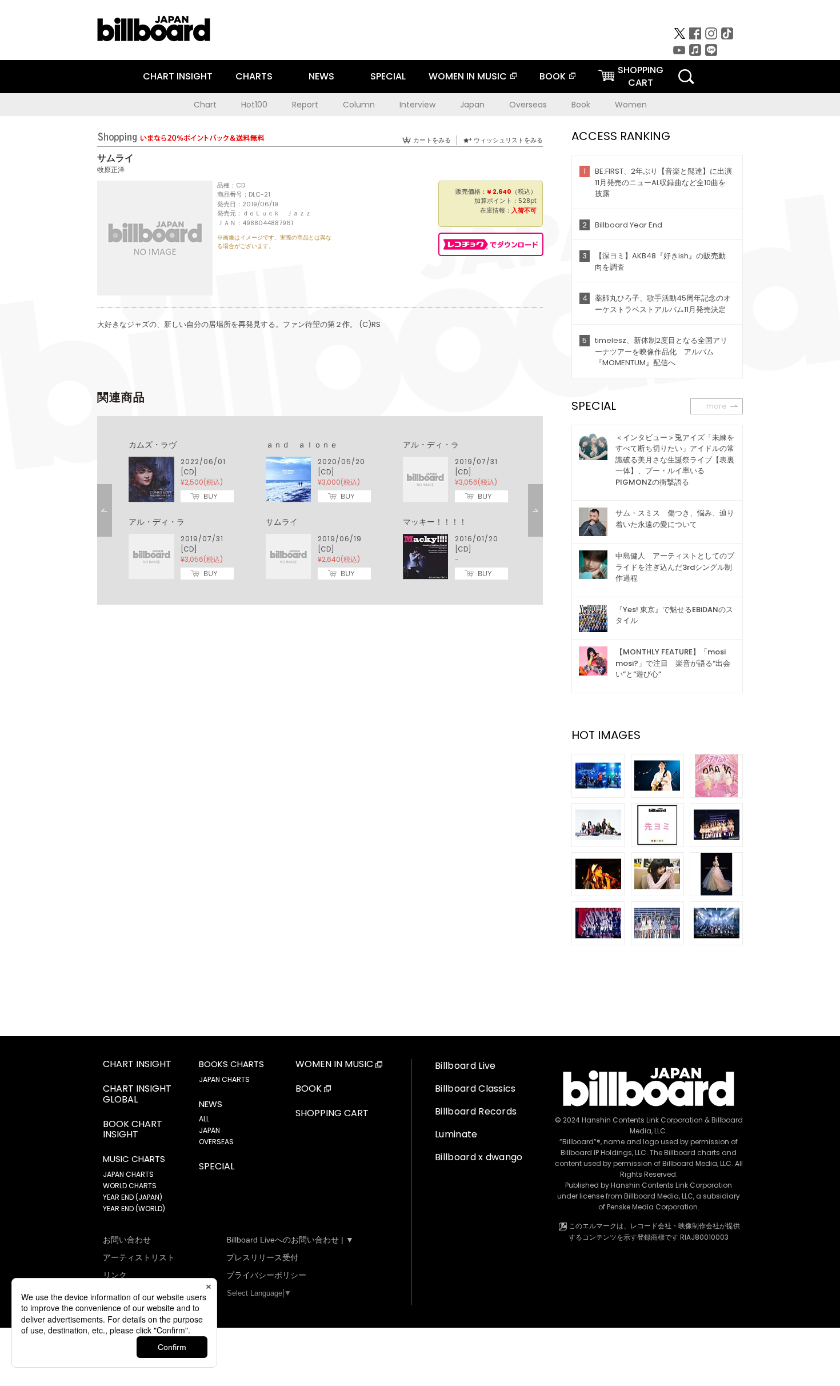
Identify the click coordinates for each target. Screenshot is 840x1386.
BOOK (552, 76)
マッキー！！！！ (435, 522)
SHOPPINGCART (640, 76)
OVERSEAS (216, 1142)
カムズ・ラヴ (153, 444)
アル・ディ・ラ (431, 444)
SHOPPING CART (332, 1113)
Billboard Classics (475, 1088)
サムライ (282, 522)
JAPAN (209, 1130)
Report (305, 104)
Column (359, 104)
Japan (472, 104)
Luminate (456, 1134)
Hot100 (254, 104)
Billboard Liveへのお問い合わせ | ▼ (290, 1239)
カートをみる (432, 140)
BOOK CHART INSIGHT (132, 1130)
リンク (115, 1275)
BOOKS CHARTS (231, 1064)
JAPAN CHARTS (128, 1174)
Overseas (528, 104)
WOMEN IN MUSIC (468, 76)
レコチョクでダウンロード (490, 244)
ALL (204, 1119)
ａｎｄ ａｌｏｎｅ (302, 444)
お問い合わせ (127, 1239)
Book (580, 104)
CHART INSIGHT (178, 76)
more (716, 406)
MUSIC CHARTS (134, 1159)
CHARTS (254, 76)
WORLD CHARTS (130, 1186)
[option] (320, 510)
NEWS (321, 76)
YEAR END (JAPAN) (132, 1197)
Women (631, 104)
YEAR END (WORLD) (134, 1208)
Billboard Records (476, 1111)
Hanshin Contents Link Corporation (642, 1120)
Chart (205, 104)
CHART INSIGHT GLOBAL (137, 1094)
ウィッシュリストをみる (508, 140)
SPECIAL (388, 76)
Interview (417, 104)
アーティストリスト (139, 1257)
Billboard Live (465, 1065)
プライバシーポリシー (266, 1275)
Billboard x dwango (479, 1157)
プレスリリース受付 (262, 1257)
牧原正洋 (111, 169)
